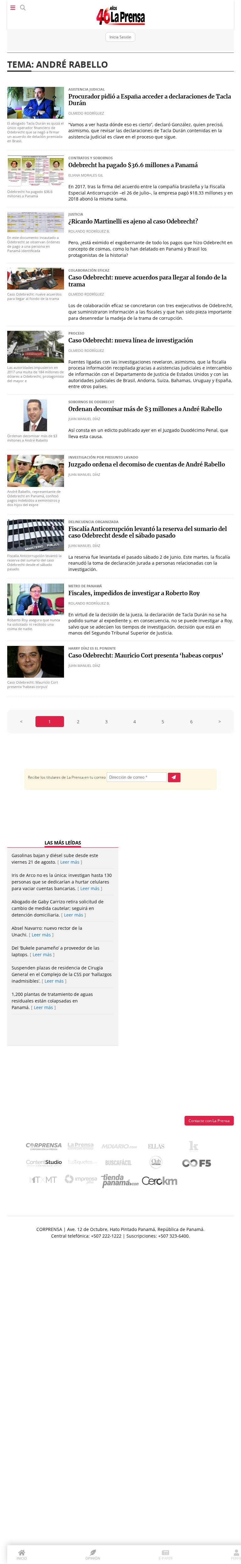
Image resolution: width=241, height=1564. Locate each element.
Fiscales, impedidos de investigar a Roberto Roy (134, 593)
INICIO (22, 1558)
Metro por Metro (44, 1181)
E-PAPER (166, 1558)
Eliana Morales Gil (85, 175)
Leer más (69, 862)
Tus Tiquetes (82, 1164)
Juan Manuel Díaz (84, 418)
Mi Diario (120, 1148)
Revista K (195, 1148)
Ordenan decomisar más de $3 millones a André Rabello (145, 409)
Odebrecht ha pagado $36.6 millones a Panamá (133, 165)
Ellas (157, 1148)
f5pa (196, 1164)
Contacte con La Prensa (209, 1120)
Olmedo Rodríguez (86, 113)
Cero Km (159, 1181)
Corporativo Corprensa (46, 1148)
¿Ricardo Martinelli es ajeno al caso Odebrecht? (133, 222)
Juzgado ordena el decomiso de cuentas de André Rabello (146, 465)
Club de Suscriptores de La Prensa (157, 1163)
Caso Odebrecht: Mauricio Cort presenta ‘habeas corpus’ (145, 656)
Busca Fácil (120, 1163)
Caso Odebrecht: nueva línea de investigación (130, 341)
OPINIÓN (92, 1558)
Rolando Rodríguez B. (89, 231)
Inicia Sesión (120, 37)
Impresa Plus (82, 1181)
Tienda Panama (121, 1181)
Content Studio (44, 1164)
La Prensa (82, 1148)
